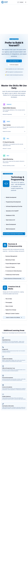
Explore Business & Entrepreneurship (12, 278)
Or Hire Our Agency (14, 64)
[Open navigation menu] (25, 2)
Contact (21, 2)
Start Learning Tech (14, 61)
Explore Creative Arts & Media (13, 317)
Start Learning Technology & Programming (13, 233)
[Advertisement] (14, 19)
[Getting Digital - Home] (4, 2)
